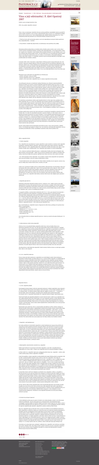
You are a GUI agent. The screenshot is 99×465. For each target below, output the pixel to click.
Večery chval (61, 444)
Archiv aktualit (73, 190)
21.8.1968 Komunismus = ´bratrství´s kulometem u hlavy (74, 156)
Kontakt (20, 460)
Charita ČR (59, 441)
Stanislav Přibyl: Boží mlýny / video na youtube (75, 119)
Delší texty (38, 13)
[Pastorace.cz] (28, 5)
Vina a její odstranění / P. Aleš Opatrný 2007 (51, 13)
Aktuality (73, 57)
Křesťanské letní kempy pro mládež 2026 (74, 17)
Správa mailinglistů (75, 30)
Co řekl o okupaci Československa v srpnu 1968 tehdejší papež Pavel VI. (75, 136)
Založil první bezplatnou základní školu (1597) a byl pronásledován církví (74, 82)
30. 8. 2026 (72, 36)
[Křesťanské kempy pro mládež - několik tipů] (75, 21)
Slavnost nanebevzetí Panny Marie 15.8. (75, 177)
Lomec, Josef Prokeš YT (56, 443)
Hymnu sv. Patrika (40, 456)
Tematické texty (27, 13)
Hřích (34, 13)
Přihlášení (73, 28)
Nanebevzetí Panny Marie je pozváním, (69, 4)
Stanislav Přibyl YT (59, 442)
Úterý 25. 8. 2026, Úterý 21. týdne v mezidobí (75, 43)
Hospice (62, 441)
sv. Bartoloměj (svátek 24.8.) (74, 97)
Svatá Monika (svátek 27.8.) (74, 61)
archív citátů (77, 5)
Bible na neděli (74, 35)
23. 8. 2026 (75, 36)
